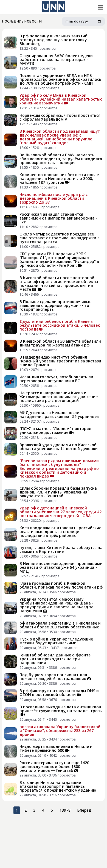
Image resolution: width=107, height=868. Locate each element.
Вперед (84, 810)
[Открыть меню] (100, 7)
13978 (65, 810)
